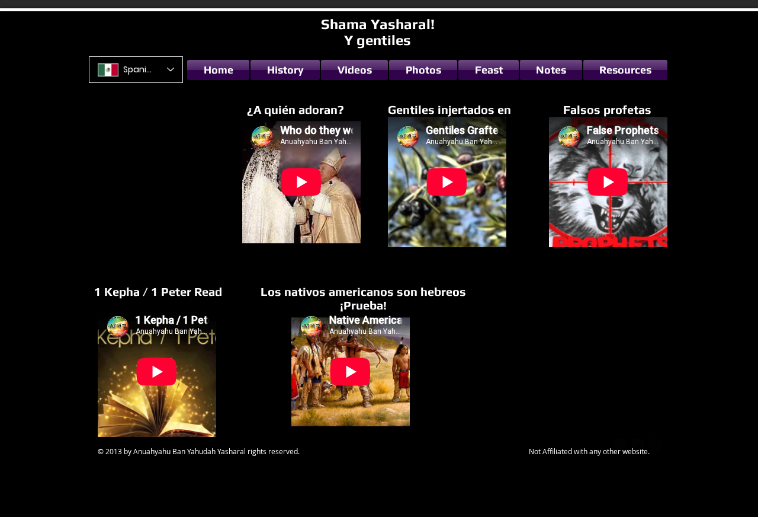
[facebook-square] (655, 445)
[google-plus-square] (620, 445)
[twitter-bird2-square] (638, 445)
